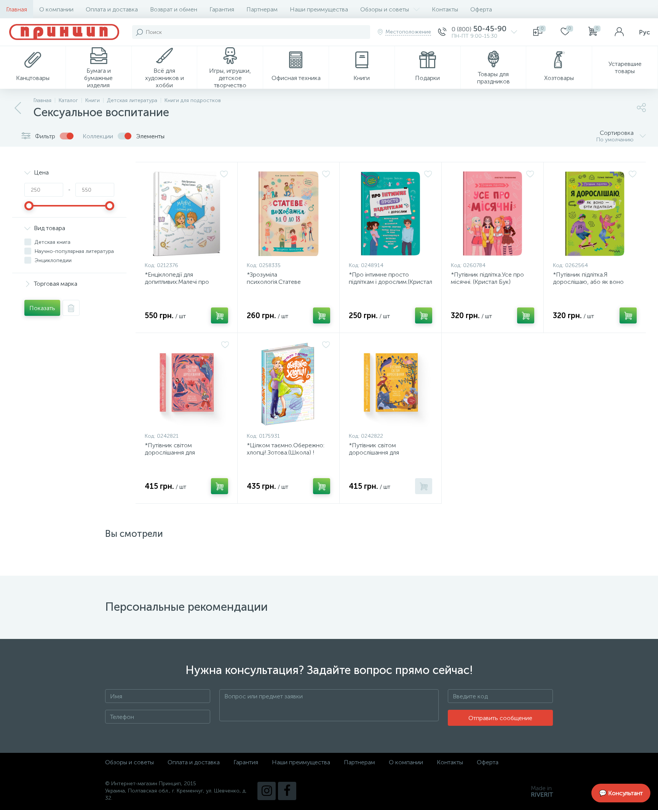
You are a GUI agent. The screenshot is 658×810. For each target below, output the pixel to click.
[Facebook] (287, 791)
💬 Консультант (621, 793)
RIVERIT (542, 794)
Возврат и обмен (173, 9)
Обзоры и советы (384, 9)
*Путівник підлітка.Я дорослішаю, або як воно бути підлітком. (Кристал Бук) (593, 282)
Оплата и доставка (112, 9)
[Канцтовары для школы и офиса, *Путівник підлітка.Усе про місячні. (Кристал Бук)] (492, 213)
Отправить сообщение (500, 718)
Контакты (445, 9)
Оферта (481, 9)
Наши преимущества (319, 9)
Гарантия (221, 9)
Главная (16, 9)
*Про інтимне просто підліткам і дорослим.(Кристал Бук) (390, 282)
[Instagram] (266, 791)
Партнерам (262, 9)
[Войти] (619, 32)
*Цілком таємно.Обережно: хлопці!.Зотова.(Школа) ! (285, 449)
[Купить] (219, 315)
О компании (56, 9)
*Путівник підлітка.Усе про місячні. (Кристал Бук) (487, 278)
